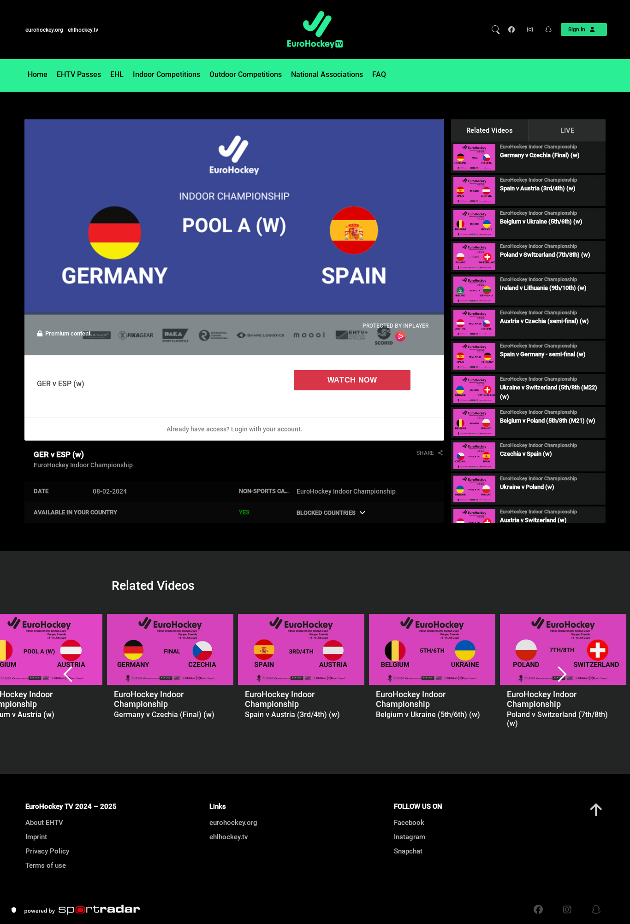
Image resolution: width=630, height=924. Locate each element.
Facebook (409, 822)
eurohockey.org (44, 30)
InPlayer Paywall (400, 336)
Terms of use (45, 865)
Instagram (409, 837)
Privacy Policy (47, 851)
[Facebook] (513, 29)
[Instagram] (529, 29)
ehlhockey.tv (83, 30)
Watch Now (352, 380)
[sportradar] (82, 910)
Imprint (36, 837)
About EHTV (44, 822)
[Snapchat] (545, 29)
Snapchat (408, 851)
